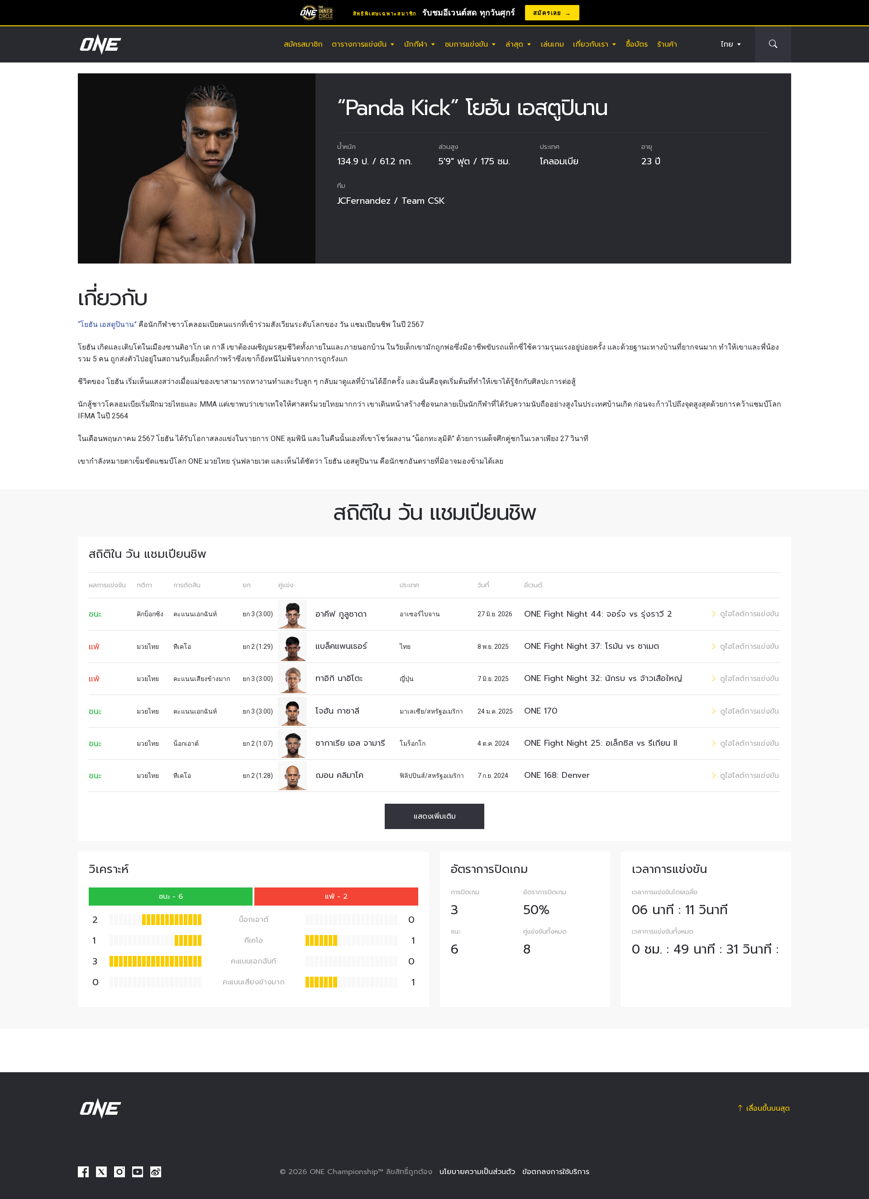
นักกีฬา (415, 44)
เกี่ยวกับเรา (590, 44)
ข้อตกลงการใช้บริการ (555, 1171)
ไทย (727, 44)
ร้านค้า (667, 44)
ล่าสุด (514, 44)
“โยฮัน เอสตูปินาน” (107, 324)
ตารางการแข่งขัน (359, 44)
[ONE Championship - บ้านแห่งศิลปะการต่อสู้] (99, 44)
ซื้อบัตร (637, 44)
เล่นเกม (552, 44)
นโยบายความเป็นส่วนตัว (477, 1171)
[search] (773, 44)
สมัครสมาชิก (303, 44)
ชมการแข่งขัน (466, 44)
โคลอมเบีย (559, 161)
